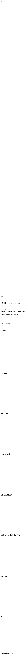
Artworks (8, 323)
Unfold (4, 330)
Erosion (4, 413)
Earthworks (6, 454)
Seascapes (5, 616)
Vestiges (4, 576)
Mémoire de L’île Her (10, 535)
